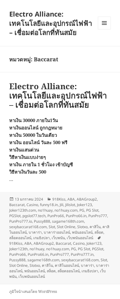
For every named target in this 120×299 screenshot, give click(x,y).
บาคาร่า (35, 232)
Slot (52, 226)
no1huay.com (66, 210)
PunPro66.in (76, 215)
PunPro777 (97, 215)
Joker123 (84, 204)
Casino (32, 204)
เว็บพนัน (58, 237)
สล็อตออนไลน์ (20, 237)
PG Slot (92, 210)
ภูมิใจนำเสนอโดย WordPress (33, 291)
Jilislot (70, 204)
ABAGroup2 (87, 199)
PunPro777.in (82, 254)
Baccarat (17, 204)
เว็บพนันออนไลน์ (80, 237)
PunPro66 (55, 215)
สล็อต (98, 232)
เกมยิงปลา (41, 237)
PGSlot (15, 215)
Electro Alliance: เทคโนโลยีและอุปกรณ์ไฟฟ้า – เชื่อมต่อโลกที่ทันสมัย (50, 23)
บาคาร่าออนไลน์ (57, 232)
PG (81, 210)
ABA (71, 199)
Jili (61, 204)
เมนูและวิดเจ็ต (104, 23)
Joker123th (18, 248)
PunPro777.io (20, 221)
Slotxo (82, 226)
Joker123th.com (22, 210)
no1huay (45, 210)
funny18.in (49, 204)
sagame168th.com (68, 221)
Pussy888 (42, 221)
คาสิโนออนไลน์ (67, 265)
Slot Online (66, 226)
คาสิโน (95, 226)
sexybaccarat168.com (28, 226)
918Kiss (59, 199)
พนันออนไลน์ (82, 232)
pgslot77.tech (34, 215)
